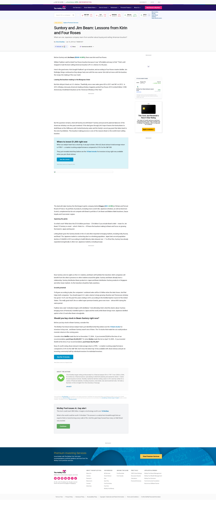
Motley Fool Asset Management (152, 473)
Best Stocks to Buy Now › (153, 7)
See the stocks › (65, 159)
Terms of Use (59, 497)
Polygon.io (73, 483)
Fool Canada (120, 476)
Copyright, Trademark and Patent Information (112, 497)
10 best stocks (92, 151)
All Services (107, 473)
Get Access (138, 92)
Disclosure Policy (80, 497)
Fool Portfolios (108, 483)
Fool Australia (120, 473)
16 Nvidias (105, 411)
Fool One (106, 486)
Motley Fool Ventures (150, 478)
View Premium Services (151, 456)
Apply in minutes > (148, 129)
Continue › (63, 426)
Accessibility (143, 2)
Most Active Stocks (155, 12)
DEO (106, 206)
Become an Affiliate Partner (151, 483)
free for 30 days (66, 397)
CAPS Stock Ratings (136, 473)
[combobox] (64, 15)
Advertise (89, 486)
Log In (152, 2)
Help (159, 2)
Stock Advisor (107, 476)
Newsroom (89, 481)
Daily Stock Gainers (155, 15)
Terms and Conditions (133, 497)
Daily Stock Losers (157, 18)
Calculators (134, 478)
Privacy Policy (69, 497)
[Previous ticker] (78, 15)
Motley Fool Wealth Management (153, 476)
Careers (88, 476)
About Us (88, 473)
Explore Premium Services (71, 22)
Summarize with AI (87, 46)
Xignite (67, 483)
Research (88, 478)
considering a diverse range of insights (110, 397)
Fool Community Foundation (151, 481)
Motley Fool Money (109, 488)
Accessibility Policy (92, 497)
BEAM (77, 57)
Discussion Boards (136, 476)
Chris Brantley (60, 42)
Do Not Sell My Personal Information (151, 497)
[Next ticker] (149, 15)
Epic (105, 478)
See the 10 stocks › (63, 357)
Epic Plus (106, 481)
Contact (88, 483)
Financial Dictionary (136, 481)
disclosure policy (72, 399)
